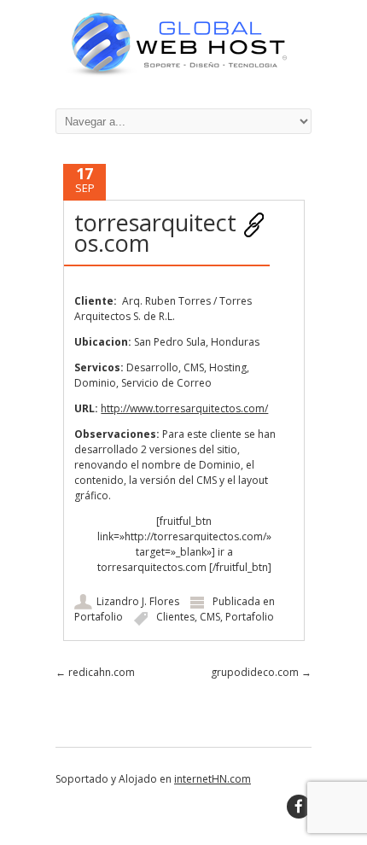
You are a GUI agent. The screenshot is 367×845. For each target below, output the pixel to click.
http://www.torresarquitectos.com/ (184, 408)
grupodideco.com (261, 672)
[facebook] (299, 806)
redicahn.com (95, 672)
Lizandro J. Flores (137, 601)
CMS (210, 616)
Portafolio (98, 616)
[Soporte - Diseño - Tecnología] (183, 74)
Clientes (175, 616)
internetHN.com (212, 779)
